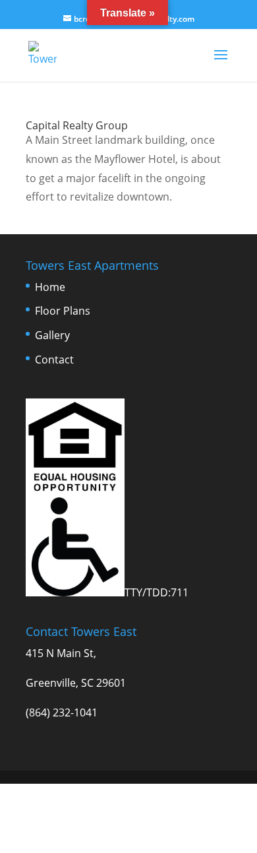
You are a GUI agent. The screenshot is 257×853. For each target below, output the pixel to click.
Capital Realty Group (77, 125)
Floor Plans (62, 310)
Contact (54, 359)
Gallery (52, 335)
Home (50, 287)
